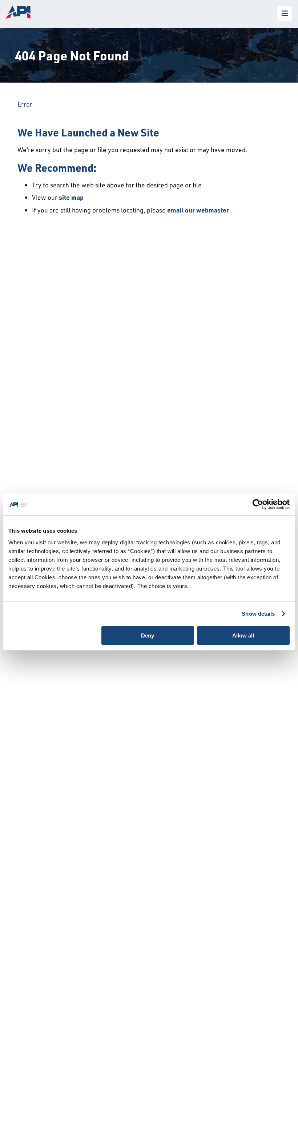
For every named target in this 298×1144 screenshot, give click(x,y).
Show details (258, 614)
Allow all (243, 635)
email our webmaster (198, 210)
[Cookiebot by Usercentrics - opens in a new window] (258, 504)
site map (71, 197)
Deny (147, 635)
